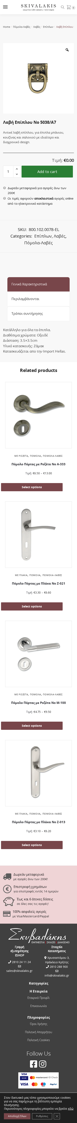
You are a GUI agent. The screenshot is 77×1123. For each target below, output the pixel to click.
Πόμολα (35, 455)
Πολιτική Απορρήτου (38, 1032)
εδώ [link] (71, 1109)
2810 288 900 (58, 967)
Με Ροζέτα (21, 455)
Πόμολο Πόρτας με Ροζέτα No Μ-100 (38, 703)
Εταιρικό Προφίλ (38, 998)
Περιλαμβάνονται (25, 299)
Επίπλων (48, 27)
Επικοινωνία (38, 1006)
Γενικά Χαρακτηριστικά (29, 284)
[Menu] (9, 7)
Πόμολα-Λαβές (21, 27)
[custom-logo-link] (38, 7)
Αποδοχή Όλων (17, 1116)
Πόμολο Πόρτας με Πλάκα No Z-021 (38, 583)
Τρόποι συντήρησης (27, 313)
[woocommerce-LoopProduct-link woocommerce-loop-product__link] (38, 416)
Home (6, 27)
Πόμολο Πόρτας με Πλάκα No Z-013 (38, 822)
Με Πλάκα (21, 575)
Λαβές (36, 27)
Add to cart (47, 171)
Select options (32, 487)
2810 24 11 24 (21, 962)
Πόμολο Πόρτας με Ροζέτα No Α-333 (38, 464)
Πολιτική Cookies (38, 1040)
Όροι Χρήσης (38, 1024)
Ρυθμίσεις (42, 1116)
